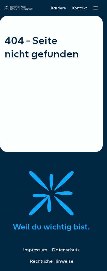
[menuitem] (79, 8)
